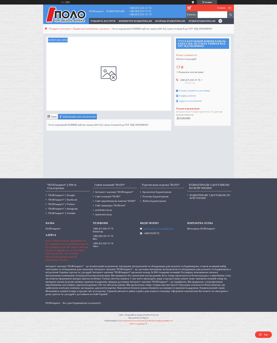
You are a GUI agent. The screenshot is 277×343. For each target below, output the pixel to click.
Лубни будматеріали (201, 21)
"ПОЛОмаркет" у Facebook (62, 199)
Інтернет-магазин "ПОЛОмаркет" (114, 192)
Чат (266, 334)
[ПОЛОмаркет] (66, 14)
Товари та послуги (60, 28)
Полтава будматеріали (170, 21)
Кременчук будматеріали (135, 21)
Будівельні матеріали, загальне (91, 28)
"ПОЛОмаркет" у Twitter (61, 204)
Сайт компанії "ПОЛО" (108, 196)
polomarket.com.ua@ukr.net (159, 228)
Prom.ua (155, 315)
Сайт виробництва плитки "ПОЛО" (115, 201)
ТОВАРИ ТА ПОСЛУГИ (103, 21)
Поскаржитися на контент (132, 320)
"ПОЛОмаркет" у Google (61, 195)
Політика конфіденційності (159, 320)
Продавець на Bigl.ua (138, 317)
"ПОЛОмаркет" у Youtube (62, 213)
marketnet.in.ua (103, 214)
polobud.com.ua (103, 210)
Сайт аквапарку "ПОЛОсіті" (110, 205)
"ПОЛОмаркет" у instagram (63, 208)
